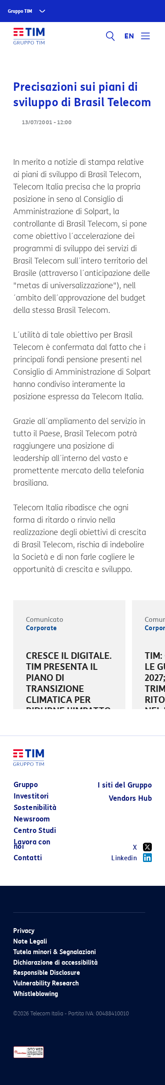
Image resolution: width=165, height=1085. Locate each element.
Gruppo (26, 784)
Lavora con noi (32, 844)
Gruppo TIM (20, 11)
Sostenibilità (35, 807)
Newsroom (32, 819)
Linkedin (124, 858)
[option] (69, 690)
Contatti (28, 858)
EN (129, 36)
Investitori (31, 796)
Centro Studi (35, 830)
